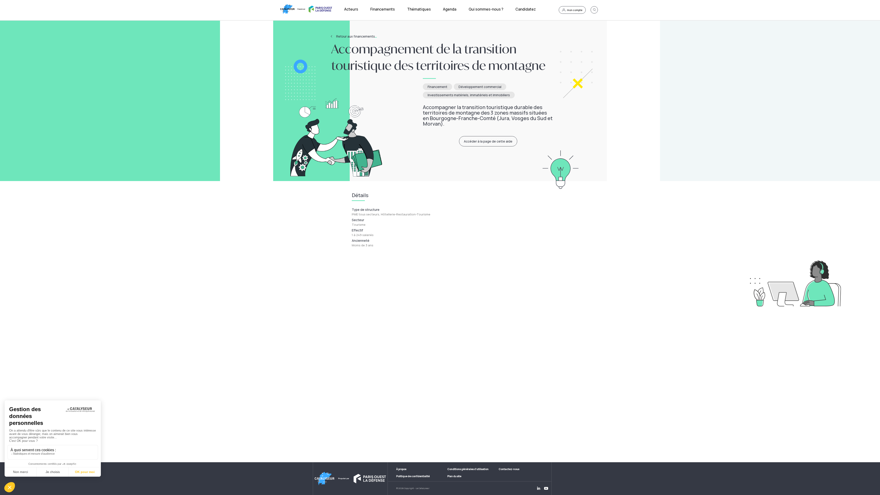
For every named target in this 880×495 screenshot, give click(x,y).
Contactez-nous (509, 469)
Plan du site (454, 476)
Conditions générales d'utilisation (468, 469)
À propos (401, 469)
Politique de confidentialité (413, 476)
